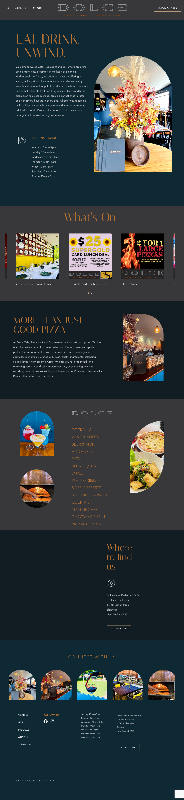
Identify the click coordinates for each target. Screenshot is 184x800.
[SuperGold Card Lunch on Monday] (37, 256)
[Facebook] (46, 721)
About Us (21, 8)
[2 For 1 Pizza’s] (90, 256)
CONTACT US (24, 744)
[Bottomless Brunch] (142, 256)
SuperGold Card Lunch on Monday (36, 284)
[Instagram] (52, 721)
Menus (38, 8)
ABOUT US (23, 715)
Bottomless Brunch (132, 284)
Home (7, 8)
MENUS (21, 722)
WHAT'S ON (24, 737)
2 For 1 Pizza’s (77, 284)
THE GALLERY (25, 729)
